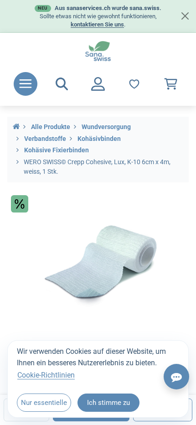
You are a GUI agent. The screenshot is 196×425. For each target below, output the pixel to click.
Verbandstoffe (45, 139)
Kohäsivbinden (99, 139)
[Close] (185, 15)
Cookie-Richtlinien (46, 375)
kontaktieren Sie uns (97, 24)
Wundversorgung (106, 127)
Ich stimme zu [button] (108, 403)
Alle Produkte (50, 127)
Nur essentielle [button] (44, 403)
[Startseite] (16, 127)
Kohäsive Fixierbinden (56, 150)
